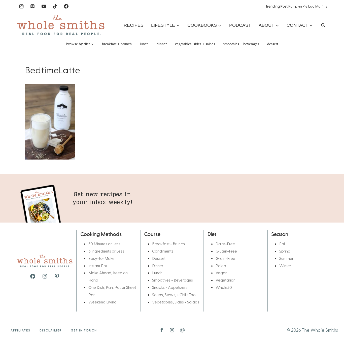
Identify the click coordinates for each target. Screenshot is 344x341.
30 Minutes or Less (104, 243)
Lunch (144, 44)
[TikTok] (54, 6)
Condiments (162, 251)
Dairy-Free (225, 243)
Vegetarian (225, 279)
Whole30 (224, 287)
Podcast (240, 25)
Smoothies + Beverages (241, 44)
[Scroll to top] (331, 321)
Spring (284, 251)
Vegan (221, 272)
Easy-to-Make (101, 258)
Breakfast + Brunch (117, 44)
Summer (286, 258)
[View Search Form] (323, 25)
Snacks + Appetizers (169, 287)
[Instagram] (21, 6)
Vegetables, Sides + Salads (195, 44)
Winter (285, 265)
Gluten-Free (226, 251)
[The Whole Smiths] (61, 25)
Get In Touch (84, 330)
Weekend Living (102, 301)
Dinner (162, 44)
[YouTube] (43, 6)
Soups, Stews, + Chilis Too (174, 294)
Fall (282, 243)
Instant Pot (97, 265)
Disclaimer (51, 330)
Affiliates (20, 330)
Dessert (272, 44)
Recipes (134, 25)
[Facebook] (66, 6)
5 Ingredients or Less (106, 251)
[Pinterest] (32, 6)
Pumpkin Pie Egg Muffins (307, 6)
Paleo (221, 265)
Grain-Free (225, 258)
